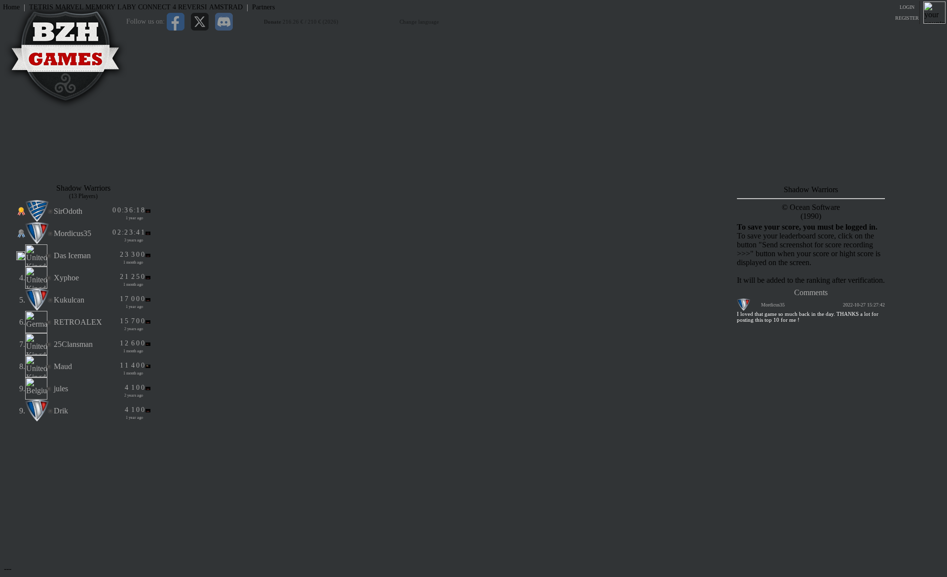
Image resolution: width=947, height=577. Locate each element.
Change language (419, 22)
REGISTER (907, 18)
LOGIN (907, 7)
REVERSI (192, 7)
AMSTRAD (226, 7)
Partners (263, 7)
